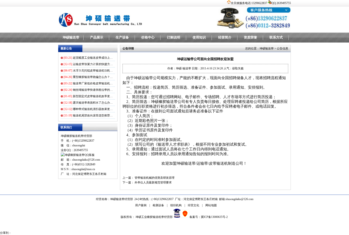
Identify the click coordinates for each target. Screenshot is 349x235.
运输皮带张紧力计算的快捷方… (93, 64)
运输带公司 (150, 78)
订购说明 (173, 37)
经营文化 (193, 205)
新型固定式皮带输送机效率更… (93, 96)
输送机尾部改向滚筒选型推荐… (93, 115)
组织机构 (176, 205)
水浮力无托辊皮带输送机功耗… (93, 70)
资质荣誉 (250, 37)
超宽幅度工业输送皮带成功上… (93, 57)
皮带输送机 (218, 163)
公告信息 (282, 48)
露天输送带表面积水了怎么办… (93, 102)
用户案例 (140, 205)
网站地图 (211, 205)
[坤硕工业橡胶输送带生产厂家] (117, 19)
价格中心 (148, 37)
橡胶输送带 (168, 102)
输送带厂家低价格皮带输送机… (93, 83)
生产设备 (122, 37)
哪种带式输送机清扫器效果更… (93, 109)
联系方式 (276, 37)
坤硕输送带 (71, 37)
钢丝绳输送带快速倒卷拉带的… (93, 89)
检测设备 (158, 205)
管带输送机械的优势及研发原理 (154, 177)
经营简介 (224, 37)
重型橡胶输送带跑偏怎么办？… (93, 77)
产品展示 (96, 37)
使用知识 (199, 37)
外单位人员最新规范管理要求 (153, 182)
